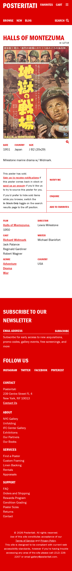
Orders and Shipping (16, 493)
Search (60, 20)
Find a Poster (11, 456)
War (5, 273)
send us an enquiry (14, 185)
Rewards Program (14, 498)
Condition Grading (14, 502)
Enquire (54, 196)
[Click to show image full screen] (36, 92)
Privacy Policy (48, 540)
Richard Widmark (14, 240)
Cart (59, 4)
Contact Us (10, 403)
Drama (7, 268)
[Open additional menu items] (67, 4)
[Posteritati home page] (20, 5)
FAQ (5, 489)
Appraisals (10, 474)
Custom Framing (13, 460)
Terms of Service (25, 540)
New (19, 20)
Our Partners (11, 437)
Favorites (46, 4)
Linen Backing (12, 465)
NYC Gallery (10, 419)
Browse (8, 20)
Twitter (26, 370)
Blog (28, 20)
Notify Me (55, 179)
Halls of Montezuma (16, 225)
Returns (8, 511)
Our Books (9, 441)
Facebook (40, 370)
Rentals (8, 470)
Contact (8, 516)
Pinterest (57, 370)
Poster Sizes (11, 507)
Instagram (10, 370)
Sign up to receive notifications (21, 177)
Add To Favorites (59, 207)
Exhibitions (10, 432)
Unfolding (9, 423)
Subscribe (62, 331)
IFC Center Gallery (14, 428)
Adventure (10, 264)
